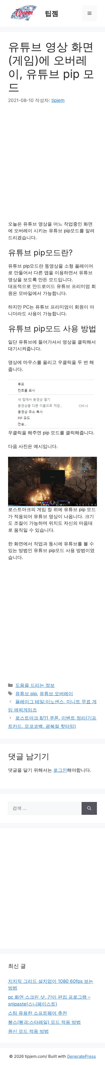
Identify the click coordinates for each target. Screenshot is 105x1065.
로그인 (60, 770)
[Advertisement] (52, 166)
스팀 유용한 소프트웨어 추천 (37, 1013)
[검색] (89, 808)
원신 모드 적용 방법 (28, 1031)
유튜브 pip (26, 693)
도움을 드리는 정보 (35, 685)
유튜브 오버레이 (56, 693)
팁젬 (51, 13)
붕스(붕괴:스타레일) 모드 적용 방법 (44, 1022)
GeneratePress (81, 1056)
